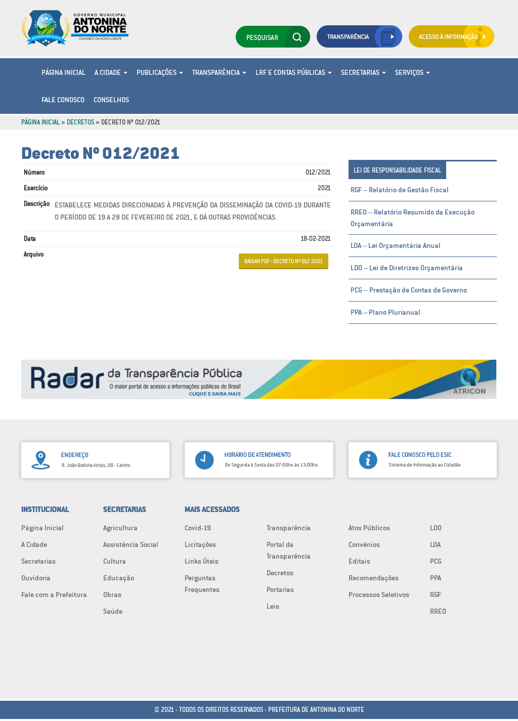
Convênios (364, 544)
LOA (435, 544)
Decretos (80, 122)
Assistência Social (130, 544)
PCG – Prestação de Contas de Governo (409, 289)
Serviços (410, 72)
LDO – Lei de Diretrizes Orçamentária (407, 267)
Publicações (157, 72)
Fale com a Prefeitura (54, 594)
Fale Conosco (62, 99)
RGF (435, 594)
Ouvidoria (36, 577)
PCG (436, 561)
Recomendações (374, 577)
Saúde (112, 611)
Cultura (114, 561)
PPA (435, 577)
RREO (438, 611)
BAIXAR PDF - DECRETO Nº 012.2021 (283, 261)
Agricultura (120, 527)
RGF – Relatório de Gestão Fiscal (400, 189)
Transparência (216, 72)
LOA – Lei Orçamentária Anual (396, 245)
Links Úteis (202, 561)
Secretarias (361, 72)
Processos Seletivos (379, 594)
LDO (436, 527)
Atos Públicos (369, 527)
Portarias (280, 589)
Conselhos (111, 99)
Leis (273, 606)
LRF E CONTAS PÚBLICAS (291, 72)
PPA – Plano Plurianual (385, 312)
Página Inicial (63, 72)
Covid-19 (198, 527)
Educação (118, 577)
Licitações (200, 544)
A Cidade (108, 72)
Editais (359, 561)
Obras (112, 594)
